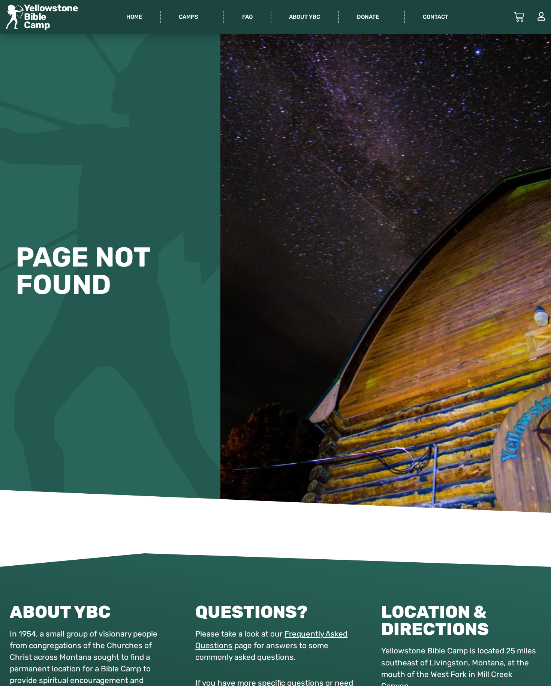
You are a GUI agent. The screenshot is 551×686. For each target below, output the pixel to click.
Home (134, 16)
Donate (368, 16)
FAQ (247, 16)
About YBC (304, 16)
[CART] (519, 17)
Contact (435, 16)
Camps (188, 16)
